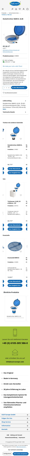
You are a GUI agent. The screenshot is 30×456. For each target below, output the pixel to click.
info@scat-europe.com (15, 362)
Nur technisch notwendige (15, 450)
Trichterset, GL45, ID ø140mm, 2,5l (14, 202)
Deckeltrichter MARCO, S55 (15, 146)
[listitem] (15, 308)
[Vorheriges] (4, 34)
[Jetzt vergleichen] (16, 9)
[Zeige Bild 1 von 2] (13, 42)
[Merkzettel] (20, 9)
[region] (15, 35)
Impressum (22, 437)
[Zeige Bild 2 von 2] (16, 42)
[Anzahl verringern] (4, 87)
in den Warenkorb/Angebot (19, 87)
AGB (8, 435)
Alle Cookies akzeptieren (21, 453)
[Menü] (3, 9)
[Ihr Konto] (24, 9)
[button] (3, 309)
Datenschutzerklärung (11, 437)
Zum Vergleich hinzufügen (15, 173)
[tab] (14, 105)
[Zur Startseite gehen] (15, 3)
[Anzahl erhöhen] (8, 87)
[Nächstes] (26, 34)
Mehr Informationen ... (21, 446)
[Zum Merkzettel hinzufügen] (20, 138)
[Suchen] (12, 9)
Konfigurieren (7, 453)
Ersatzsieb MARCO (13, 258)
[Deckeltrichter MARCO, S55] (15, 134)
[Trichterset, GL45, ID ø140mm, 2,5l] (15, 190)
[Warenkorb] (27, 9)
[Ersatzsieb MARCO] (15, 246)
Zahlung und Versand (16, 435)
